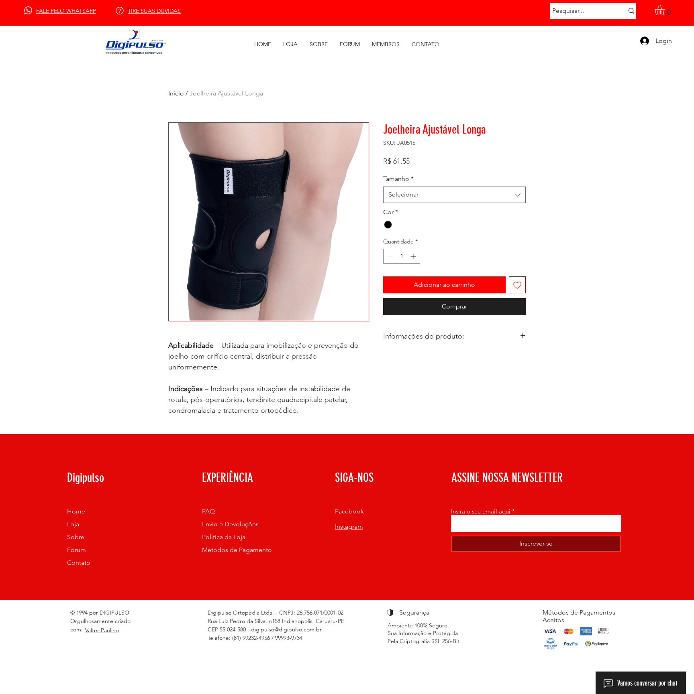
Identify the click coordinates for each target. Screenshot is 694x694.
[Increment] (414, 256)
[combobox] (454, 195)
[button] (665, 10)
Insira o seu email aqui (480, 511)
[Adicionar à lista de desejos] (517, 284)
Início (176, 93)
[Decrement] (389, 256)
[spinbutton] (401, 256)
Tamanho (398, 179)
